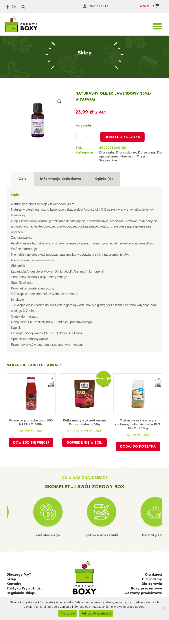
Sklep (85, 53)
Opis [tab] (22, 179)
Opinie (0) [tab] (104, 179)
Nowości (127, 157)
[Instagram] (14, 6)
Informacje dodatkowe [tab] (60, 179)
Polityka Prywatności (96, 613)
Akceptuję (68, 613)
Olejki (142, 157)
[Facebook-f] (7, 6)
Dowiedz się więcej (31, 443)
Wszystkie (108, 161)
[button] (157, 26)
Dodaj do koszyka (122, 137)
